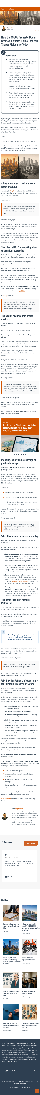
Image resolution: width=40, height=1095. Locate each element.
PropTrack (13, 191)
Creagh (5, 295)
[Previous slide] (14, 454)
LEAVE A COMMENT (31, 843)
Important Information (20, 1083)
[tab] (16, 454)
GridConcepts (26, 1087)
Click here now (6, 799)
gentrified (22, 291)
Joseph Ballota (11, 28)
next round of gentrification (20, 581)
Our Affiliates (10, 1070)
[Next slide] (25, 454)
